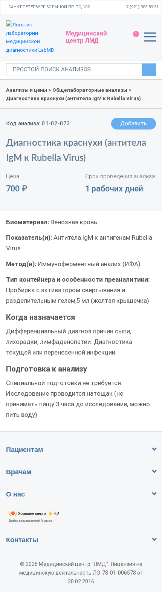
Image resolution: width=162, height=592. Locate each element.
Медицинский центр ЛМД (86, 37)
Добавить (133, 123)
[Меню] (150, 38)
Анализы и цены (26, 90)
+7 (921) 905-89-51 (141, 7)
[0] (132, 37)
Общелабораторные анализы (89, 90)
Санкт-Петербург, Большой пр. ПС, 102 (49, 7)
